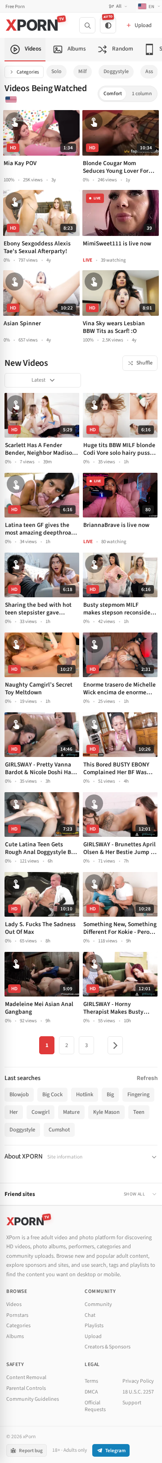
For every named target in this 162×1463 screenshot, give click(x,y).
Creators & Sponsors (107, 1347)
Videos (14, 1304)
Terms (91, 1381)
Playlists (94, 1325)
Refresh (147, 1078)
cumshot (59, 1130)
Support (131, 1403)
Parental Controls (26, 1388)
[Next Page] (115, 1045)
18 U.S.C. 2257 (138, 1392)
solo (56, 71)
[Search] (87, 25)
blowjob (19, 1094)
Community (98, 1304)
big (110, 1094)
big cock (52, 1094)
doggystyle (116, 71)
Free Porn (15, 6)
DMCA (91, 1392)
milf (82, 71)
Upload (93, 1336)
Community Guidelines (32, 1399)
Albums (15, 1336)
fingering (138, 1094)
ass (149, 71)
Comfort (113, 93)
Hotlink (84, 1094)
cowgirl (41, 1112)
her (13, 1112)
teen (138, 1112)
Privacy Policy (138, 1381)
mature (71, 1112)
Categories (28, 72)
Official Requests (95, 1406)
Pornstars (17, 1315)
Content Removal (26, 1377)
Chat (90, 1315)
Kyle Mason (106, 1112)
